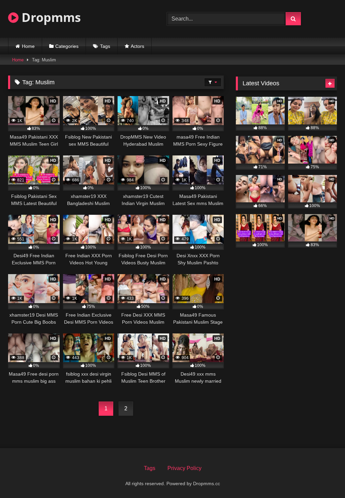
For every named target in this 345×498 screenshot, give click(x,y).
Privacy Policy (184, 468)
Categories (67, 46)
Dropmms (50, 17)
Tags (105, 46)
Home (28, 46)
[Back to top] (324, 478)
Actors (137, 46)
